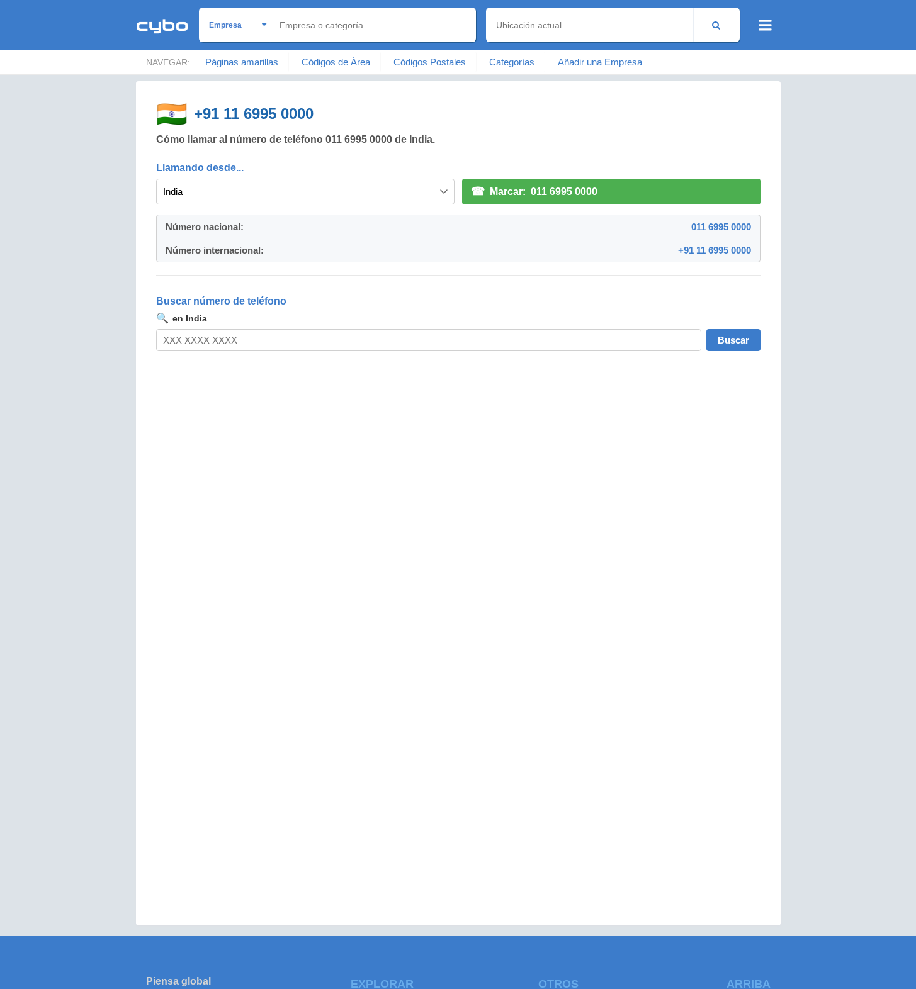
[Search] (716, 25)
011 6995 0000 (721, 226)
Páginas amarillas (241, 62)
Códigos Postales (429, 62)
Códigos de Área (336, 62)
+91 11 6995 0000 (254, 113)
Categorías (511, 62)
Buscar (733, 340)
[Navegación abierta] (765, 25)
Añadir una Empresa (600, 62)
